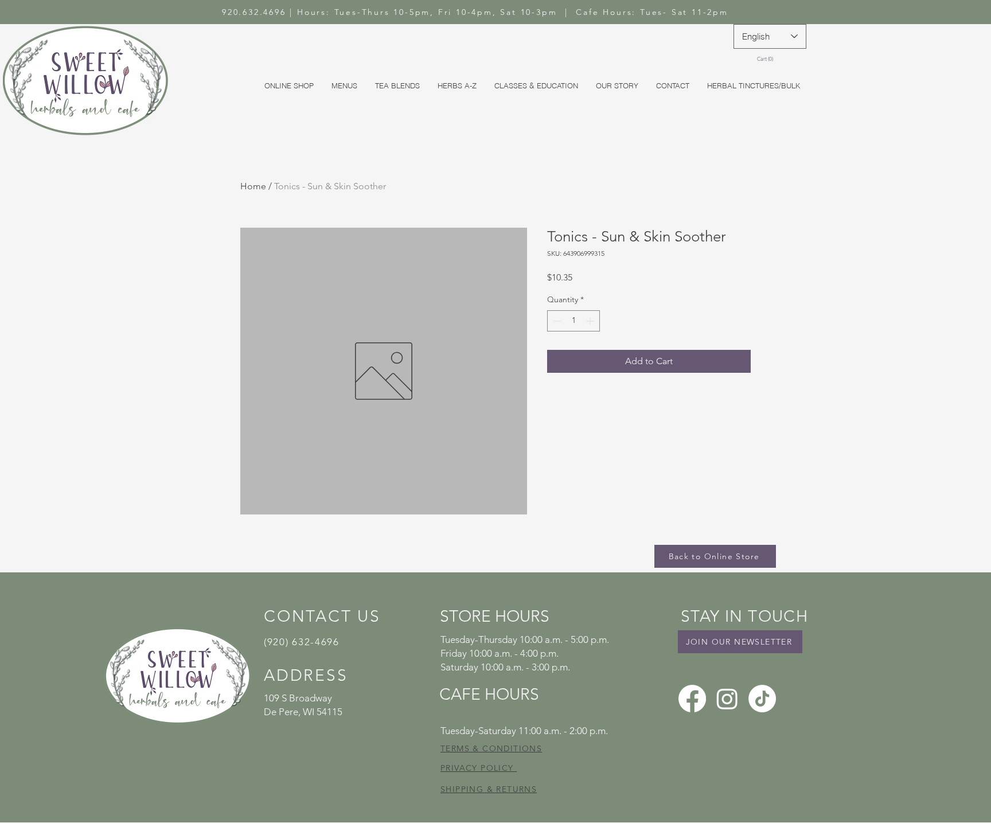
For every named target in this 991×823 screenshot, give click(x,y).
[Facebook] (692, 698)
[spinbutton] (573, 321)
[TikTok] (762, 698)
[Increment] (591, 321)
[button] (767, 59)
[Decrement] (556, 321)
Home (253, 186)
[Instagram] (727, 698)
